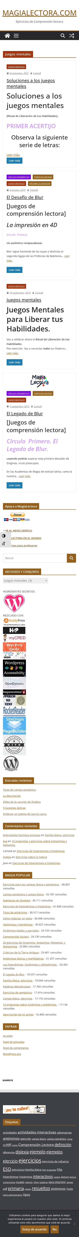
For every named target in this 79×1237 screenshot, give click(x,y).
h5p (59, 1170)
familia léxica (33, 1169)
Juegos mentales (16, 66)
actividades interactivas (37, 1132)
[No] (74, 1224)
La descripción (12, 796)
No (55, 1229)
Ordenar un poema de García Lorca (24, 814)
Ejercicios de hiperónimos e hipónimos (41, 851)
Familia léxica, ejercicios (59, 835)
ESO (7, 1169)
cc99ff (7, 1145)
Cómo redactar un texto (17, 918)
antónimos (11, 1138)
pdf (5, 1189)
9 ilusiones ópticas (14, 808)
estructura (18, 1169)
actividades (10, 1132)
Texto (69, 1189)
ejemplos (54, 1151)
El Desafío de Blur (25, 197)
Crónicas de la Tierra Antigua (21, 952)
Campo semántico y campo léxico (23, 894)
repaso (28, 1189)
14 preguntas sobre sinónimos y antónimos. (30, 1004)
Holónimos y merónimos (18, 924)
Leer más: (13, 155)
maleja (7, 857)
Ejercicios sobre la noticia (31, 857)
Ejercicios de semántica (17, 992)
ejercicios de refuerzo (55, 1161)
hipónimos (25, 1177)
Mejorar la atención (39, 183)
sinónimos (58, 1189)
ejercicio (10, 1161)
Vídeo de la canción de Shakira (22, 802)
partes (70, 1182)
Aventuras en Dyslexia (16, 900)
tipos (26, 1195)
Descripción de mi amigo (18, 1014)
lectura (65, 1177)
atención (25, 1138)
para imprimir (57, 1182)
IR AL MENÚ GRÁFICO (19, 530)
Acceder (8, 1036)
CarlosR (37, 73)
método (29, 1182)
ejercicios (30, 1160)
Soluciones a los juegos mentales (31, 83)
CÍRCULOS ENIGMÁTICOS (18, 177)
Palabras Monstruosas (16, 986)
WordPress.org (12, 1054)
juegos (57, 1177)
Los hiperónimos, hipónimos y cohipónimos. (30, 964)
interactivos (43, 1176)
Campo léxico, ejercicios (17, 998)
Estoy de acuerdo (34, 1229)
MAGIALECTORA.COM (39, 13)
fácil (44, 1170)
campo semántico (56, 1138)
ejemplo (38, 1152)
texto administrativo (12, 1195)
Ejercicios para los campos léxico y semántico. (31, 884)
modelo (20, 1182)
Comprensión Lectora (36, 1144)
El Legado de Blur (25, 413)
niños (36, 1182)
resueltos (41, 1188)
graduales (51, 1170)
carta (69, 1138)
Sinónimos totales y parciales (21, 930)
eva (5, 841)
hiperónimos (11, 1177)
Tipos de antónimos (15, 912)
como (15, 1145)
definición (63, 1144)
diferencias (9, 1152)
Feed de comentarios (16, 1048)
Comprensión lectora (16, 936)
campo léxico (39, 1138)
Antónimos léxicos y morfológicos (23, 958)
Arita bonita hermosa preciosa (21, 835)
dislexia (22, 1151)
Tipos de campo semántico (19, 790)
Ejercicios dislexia (43, 177)
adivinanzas (64, 1132)
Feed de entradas (13, 1042)
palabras (44, 1182)
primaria (16, 1188)
